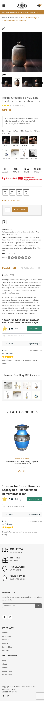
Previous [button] (2, 82)
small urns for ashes (16, 248)
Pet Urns (14, 234)
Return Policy (7, 671)
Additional (27, 268)
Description (9, 268)
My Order (5, 650)
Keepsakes (14, 17)
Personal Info (7, 647)
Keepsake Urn (25, 240)
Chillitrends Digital (8, 689)
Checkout (5, 640)
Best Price (15, 558)
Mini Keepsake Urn (17, 242)
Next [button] (41, 82)
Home (4, 17)
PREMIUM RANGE (17, 576)
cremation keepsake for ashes (18, 237)
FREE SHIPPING (16, 549)
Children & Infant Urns (31, 232)
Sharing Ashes (7, 245)
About (4, 664)
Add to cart (21, 210)
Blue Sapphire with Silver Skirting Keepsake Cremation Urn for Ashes (22, 462)
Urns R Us (11, 253)
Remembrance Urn (31, 242)
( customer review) (17, 105)
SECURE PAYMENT (17, 567)
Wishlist (5, 643)
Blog (4, 660)
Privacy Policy (7, 675)
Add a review (34, 328)
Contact (5, 633)
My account (6, 636)
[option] (22, 52)
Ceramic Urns (17, 232)
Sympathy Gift (30, 248)
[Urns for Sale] (22, 5)
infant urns (15, 240)
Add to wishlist (4, 222)
